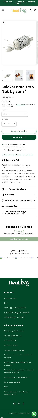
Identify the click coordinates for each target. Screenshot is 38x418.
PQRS (6, 387)
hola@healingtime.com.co (14, 317)
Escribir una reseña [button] (19, 239)
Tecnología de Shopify (24, 413)
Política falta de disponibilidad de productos (17, 363)
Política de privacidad (12, 336)
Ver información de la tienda (15, 150)
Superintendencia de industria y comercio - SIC (17, 393)
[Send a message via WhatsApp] (34, 414)
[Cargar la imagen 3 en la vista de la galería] (30, 75)
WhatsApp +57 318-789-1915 (15, 308)
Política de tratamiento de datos (17, 377)
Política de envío (11, 345)
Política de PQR (10, 340)
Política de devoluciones (14, 350)
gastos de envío (21, 104)
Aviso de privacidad (12, 382)
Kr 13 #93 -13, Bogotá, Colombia (16, 312)
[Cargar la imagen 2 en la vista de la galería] (19, 75)
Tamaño (5, 110)
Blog (5, 303)
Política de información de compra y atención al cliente (19, 371)
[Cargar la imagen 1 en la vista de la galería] (7, 75)
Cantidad (5, 119)
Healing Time (14, 413)
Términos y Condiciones (13, 331)
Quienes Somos (10, 298)
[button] (2, 10)
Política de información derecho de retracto (18, 356)
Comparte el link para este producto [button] (18, 155)
